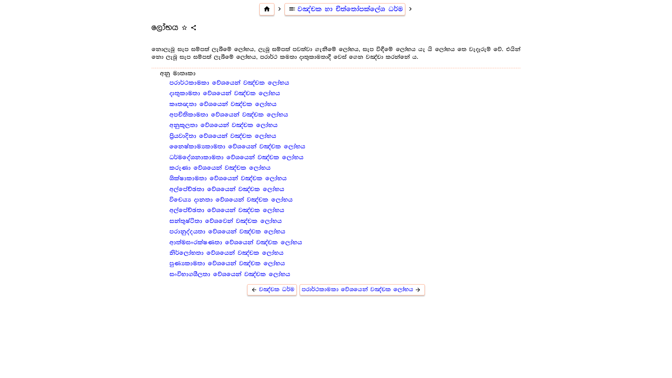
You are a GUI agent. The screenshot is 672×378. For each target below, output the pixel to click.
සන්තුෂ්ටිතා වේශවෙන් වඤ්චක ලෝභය (225, 221)
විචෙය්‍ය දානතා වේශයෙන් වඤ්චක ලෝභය (231, 199)
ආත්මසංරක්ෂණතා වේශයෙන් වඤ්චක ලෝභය (235, 242)
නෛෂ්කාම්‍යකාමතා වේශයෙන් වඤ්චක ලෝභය (237, 146)
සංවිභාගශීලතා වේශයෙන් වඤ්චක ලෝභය (229, 274)
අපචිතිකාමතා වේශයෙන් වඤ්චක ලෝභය (228, 114)
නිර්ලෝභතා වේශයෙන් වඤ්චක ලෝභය (226, 253)
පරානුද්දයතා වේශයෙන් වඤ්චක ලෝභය (227, 231)
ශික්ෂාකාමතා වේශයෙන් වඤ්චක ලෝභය (228, 178)
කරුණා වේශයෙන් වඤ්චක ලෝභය (220, 168)
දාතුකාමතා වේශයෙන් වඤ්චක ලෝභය (224, 93)
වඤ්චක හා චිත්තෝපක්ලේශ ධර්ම (345, 9)
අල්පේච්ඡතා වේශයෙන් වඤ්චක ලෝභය (226, 189)
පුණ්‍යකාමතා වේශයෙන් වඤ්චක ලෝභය (227, 263)
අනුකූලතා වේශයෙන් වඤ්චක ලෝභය (223, 125)
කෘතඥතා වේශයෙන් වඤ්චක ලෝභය (222, 104)
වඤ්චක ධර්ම (273, 289)
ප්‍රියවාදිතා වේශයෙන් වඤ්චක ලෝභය (222, 136)
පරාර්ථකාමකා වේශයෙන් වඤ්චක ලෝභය (229, 82)
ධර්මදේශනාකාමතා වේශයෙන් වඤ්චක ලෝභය (236, 157)
